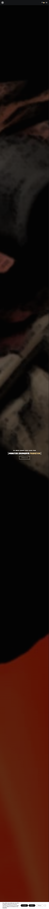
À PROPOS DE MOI (24, 457)
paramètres (5, 907)
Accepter (24, 905)
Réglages (39, 905)
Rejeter (31, 905)
